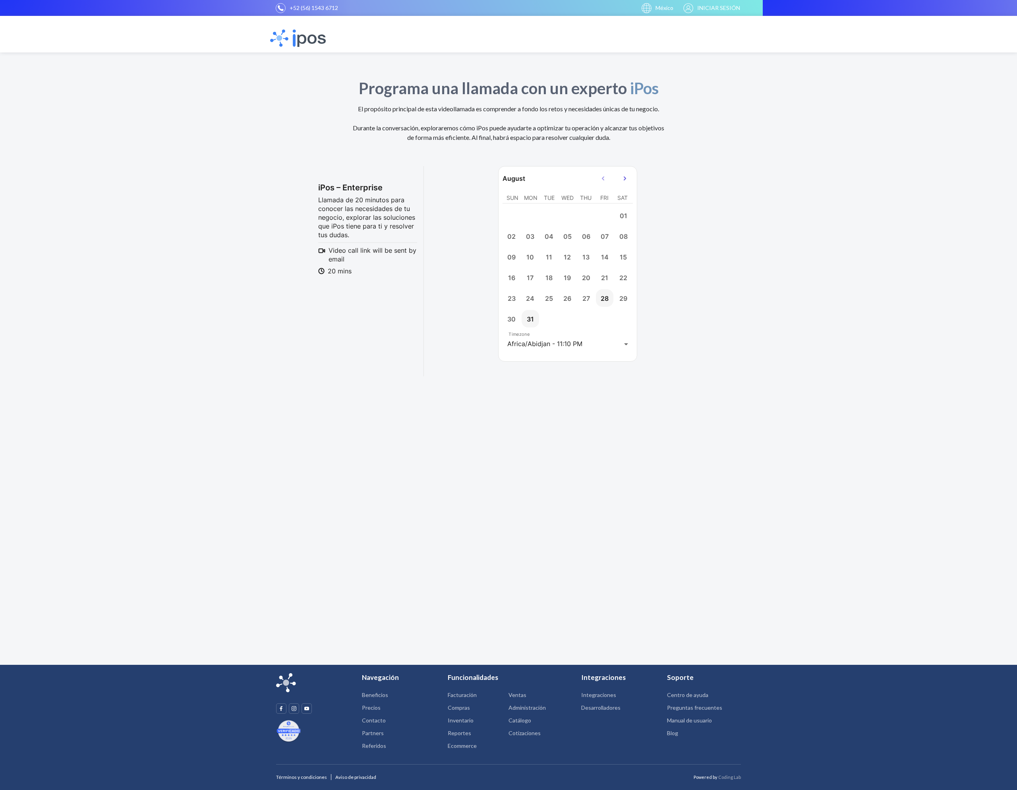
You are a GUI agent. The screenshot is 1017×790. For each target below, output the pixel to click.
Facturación (462, 694)
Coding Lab (729, 777)
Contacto (374, 720)
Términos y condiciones (301, 777)
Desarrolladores (601, 707)
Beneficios (375, 694)
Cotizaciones (524, 733)
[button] (657, 8)
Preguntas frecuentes (694, 707)
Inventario (461, 720)
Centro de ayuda (687, 694)
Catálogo (519, 720)
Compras (459, 707)
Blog (672, 733)
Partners (373, 733)
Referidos (374, 745)
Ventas (517, 694)
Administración (527, 707)
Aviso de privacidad (355, 777)
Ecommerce (462, 745)
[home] (299, 38)
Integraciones (598, 694)
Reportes (459, 733)
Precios (371, 707)
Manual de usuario (689, 720)
